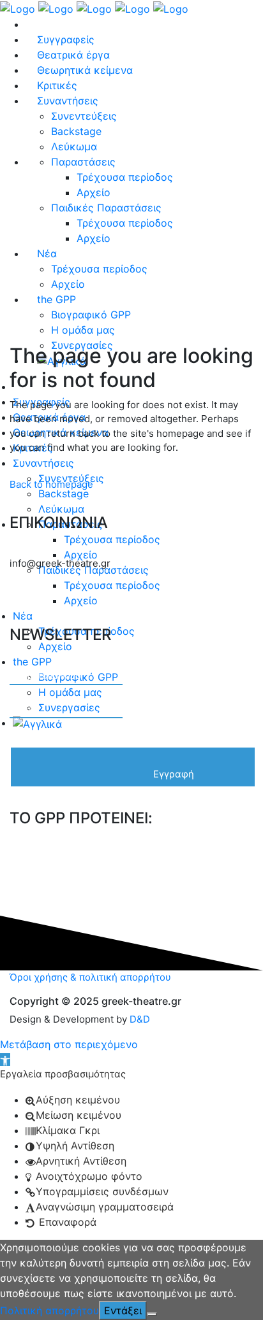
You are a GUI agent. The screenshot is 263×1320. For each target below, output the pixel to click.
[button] (5, 1059)
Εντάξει (123, 1310)
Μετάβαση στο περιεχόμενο (69, 1044)
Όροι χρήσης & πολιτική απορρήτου (90, 977)
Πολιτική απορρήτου (49, 1310)
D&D (140, 1019)
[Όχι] (152, 1314)
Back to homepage (51, 484)
